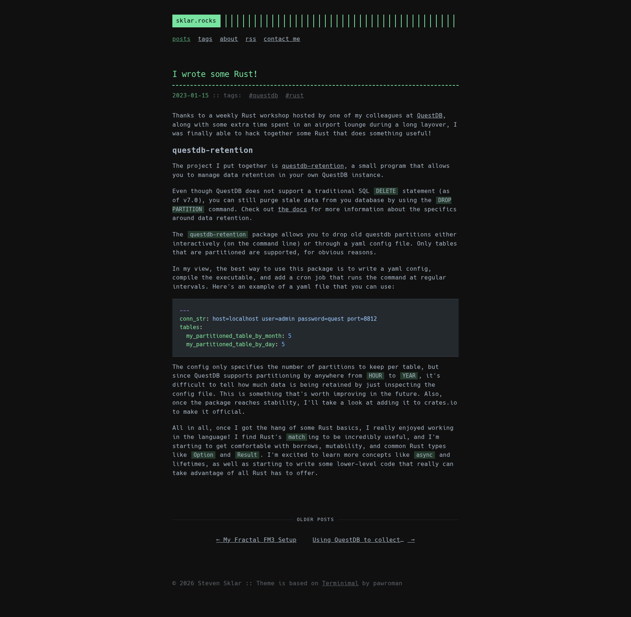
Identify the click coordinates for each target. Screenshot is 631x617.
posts (181, 38)
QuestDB (430, 115)
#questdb (263, 95)
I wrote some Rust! (215, 74)
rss (250, 38)
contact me (282, 38)
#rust (295, 95)
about (229, 38)
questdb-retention (313, 165)
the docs (292, 209)
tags (205, 38)
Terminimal (340, 583)
